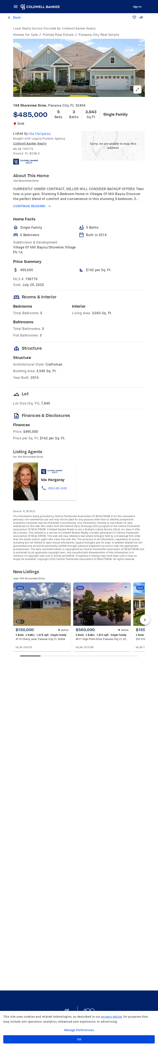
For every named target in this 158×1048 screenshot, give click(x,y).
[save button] (134, 17)
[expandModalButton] (137, 89)
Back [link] (17, 17)
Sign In (137, 6)
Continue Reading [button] (29, 206)
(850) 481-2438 (57, 488)
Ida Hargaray (40, 133)
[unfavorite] (66, 587)
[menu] (17, 6)
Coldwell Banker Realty (30, 143)
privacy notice (111, 1017)
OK (79, 1039)
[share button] (141, 17)
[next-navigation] (145, 620)
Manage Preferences (79, 1030)
